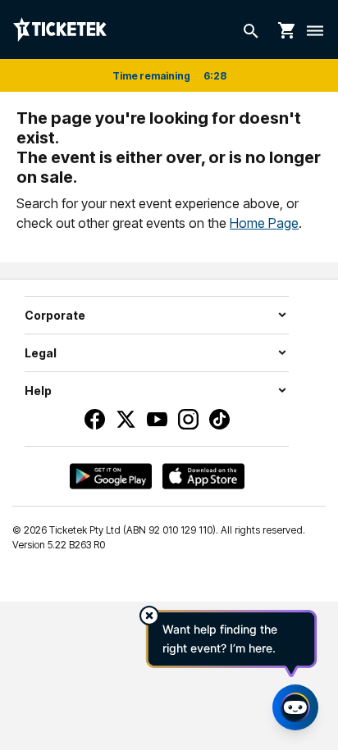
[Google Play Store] (111, 476)
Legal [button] (41, 353)
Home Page (264, 223)
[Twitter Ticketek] (126, 419)
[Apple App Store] (203, 476)
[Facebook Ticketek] (94, 419)
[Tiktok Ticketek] (219, 419)
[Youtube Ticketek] (157, 419)
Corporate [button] (55, 315)
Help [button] (38, 391)
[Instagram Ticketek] (188, 419)
